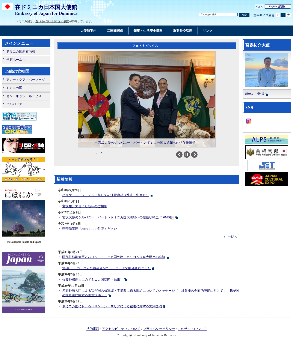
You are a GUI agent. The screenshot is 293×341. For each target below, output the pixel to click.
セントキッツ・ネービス (24, 96)
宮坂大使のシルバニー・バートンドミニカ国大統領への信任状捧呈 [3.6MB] (116, 217)
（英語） (277, 6)
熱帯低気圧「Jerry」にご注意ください (89, 228)
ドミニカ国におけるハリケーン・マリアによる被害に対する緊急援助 (112, 306)
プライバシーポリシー (159, 329)
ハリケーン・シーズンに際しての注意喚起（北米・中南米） (105, 195)
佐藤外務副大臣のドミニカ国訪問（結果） (92, 279)
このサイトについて (192, 329)
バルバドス (14, 104)
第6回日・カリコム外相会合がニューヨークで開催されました (106, 268)
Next (197, 154)
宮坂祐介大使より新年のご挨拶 (84, 206)
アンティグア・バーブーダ (25, 79)
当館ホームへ (16, 59)
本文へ (259, 6)
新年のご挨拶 (254, 94)
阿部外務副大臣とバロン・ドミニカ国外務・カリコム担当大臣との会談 (113, 257)
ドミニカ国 (14, 88)
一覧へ (232, 237)
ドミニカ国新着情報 (20, 51)
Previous (182, 154)
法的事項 (92, 329)
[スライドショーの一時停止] (187, 154)
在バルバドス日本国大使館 (52, 21)
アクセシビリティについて (121, 329)
